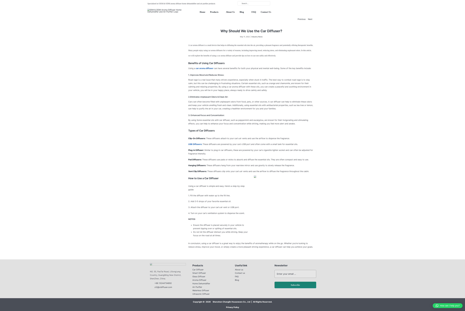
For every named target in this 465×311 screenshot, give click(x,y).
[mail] (293, 3)
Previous (302, 19)
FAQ (237, 276)
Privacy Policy (232, 307)
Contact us (240, 273)
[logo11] (168, 264)
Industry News (257, 37)
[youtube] (285, 3)
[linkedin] (289, 3)
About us (239, 269)
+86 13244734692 (163, 283)
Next (310, 19)
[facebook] (282, 3)
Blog (237, 280)
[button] (448, 305)
